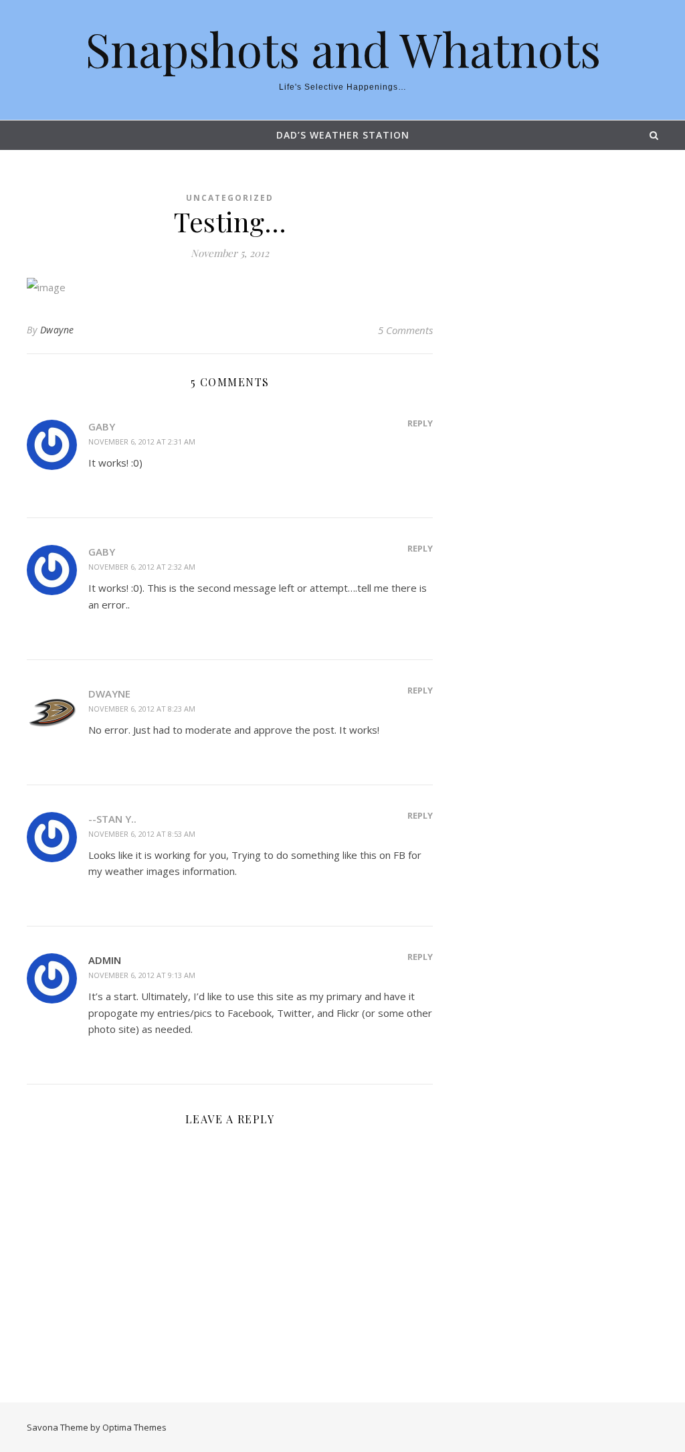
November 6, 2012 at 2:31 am (141, 441)
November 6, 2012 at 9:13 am (141, 975)
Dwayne (57, 329)
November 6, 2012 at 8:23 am (141, 709)
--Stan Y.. (112, 818)
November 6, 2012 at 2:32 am (141, 567)
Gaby (101, 426)
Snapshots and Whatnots (343, 48)
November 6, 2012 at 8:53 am (141, 834)
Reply (420, 423)
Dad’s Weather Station (342, 135)
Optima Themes (134, 1427)
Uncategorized (230, 198)
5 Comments (405, 330)
